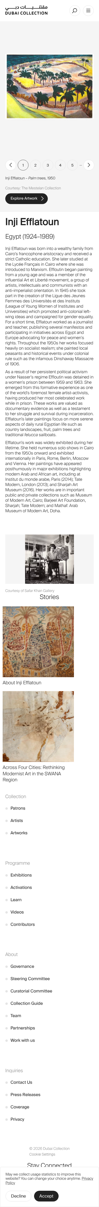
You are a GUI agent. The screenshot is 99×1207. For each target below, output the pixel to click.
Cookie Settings (42, 1154)
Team (13, 1015)
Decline (18, 1196)
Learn (13, 899)
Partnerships (20, 1028)
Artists (14, 820)
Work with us (20, 1040)
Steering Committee (27, 978)
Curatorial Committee (28, 991)
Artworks (16, 833)
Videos (14, 912)
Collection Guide (24, 1003)
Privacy (14, 1119)
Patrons (15, 808)
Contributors (20, 924)
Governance (19, 966)
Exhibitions (18, 875)
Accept (46, 1196)
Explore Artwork (24, 198)
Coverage (17, 1107)
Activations (18, 887)
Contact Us (18, 1082)
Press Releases (22, 1094)
